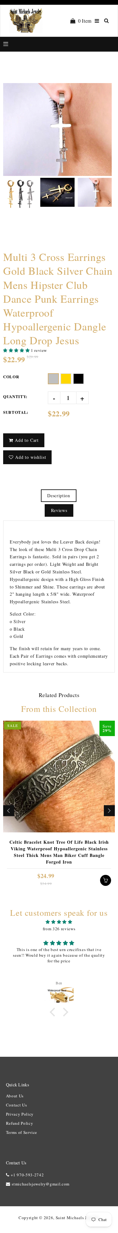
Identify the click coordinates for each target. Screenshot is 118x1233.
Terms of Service (21, 1132)
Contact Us (16, 1105)
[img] (59, 921)
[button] (17, 350)
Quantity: (15, 396)
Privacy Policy (20, 1114)
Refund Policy (19, 1123)
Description (58, 495)
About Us (15, 1096)
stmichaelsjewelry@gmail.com (41, 1184)
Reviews (59, 510)
